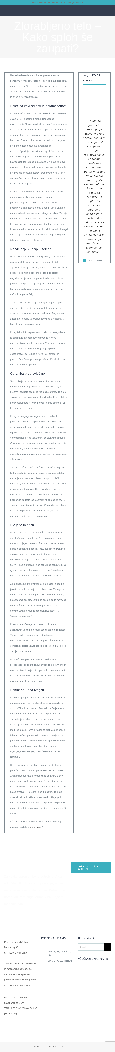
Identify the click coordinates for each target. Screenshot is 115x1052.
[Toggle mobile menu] (110, 10)
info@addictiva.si (75, 2)
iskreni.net (35, 827)
